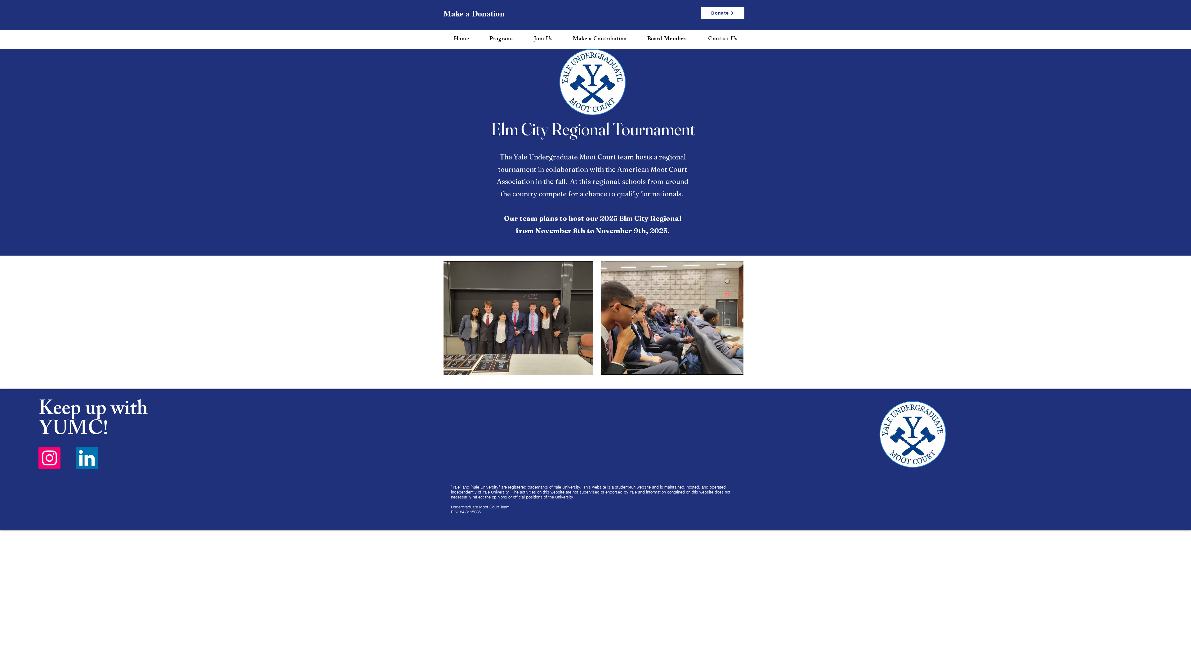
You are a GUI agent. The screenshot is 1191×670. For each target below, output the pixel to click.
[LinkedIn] (87, 458)
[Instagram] (49, 458)
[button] (501, 39)
